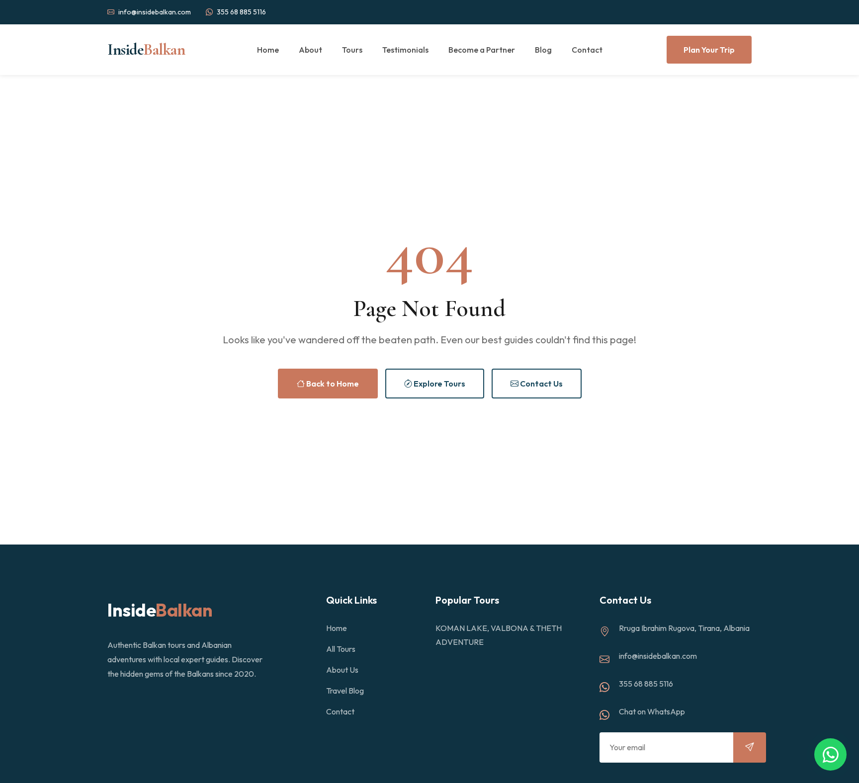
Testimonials (405, 50)
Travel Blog (345, 691)
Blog (543, 50)
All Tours (340, 649)
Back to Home (332, 384)
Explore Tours (438, 384)
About (310, 50)
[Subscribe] (749, 747)
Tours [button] (352, 50)
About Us (342, 670)
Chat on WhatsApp (652, 711)
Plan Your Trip (709, 50)
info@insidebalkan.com (154, 11)
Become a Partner (481, 50)
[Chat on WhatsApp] (830, 754)
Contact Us (540, 384)
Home (268, 50)
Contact (587, 50)
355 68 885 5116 (241, 11)
